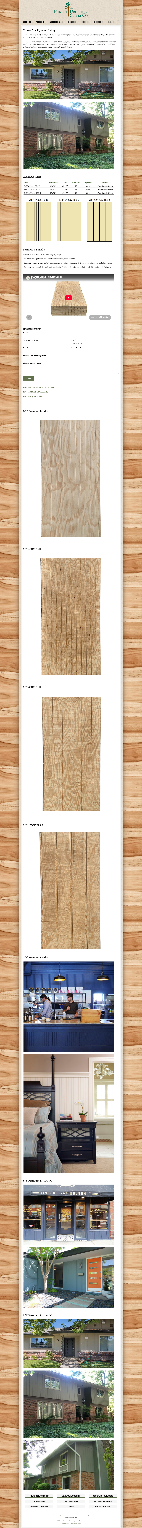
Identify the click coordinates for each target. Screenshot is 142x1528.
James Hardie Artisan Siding (102, 1501)
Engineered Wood (56, 22)
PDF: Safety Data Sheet (33, 396)
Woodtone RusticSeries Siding (103, 1496)
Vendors (84, 22)
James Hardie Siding (71, 1501)
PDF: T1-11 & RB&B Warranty (35, 392)
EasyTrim (71, 1507)
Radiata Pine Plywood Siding (71, 1496)
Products (40, 22)
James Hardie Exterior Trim (39, 1507)
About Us (27, 22)
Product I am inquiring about (34, 356)
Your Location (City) (30, 340)
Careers (111, 22)
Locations (72, 22)
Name (25, 332)
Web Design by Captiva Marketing (71, 1523)
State (73, 340)
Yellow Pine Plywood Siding (39, 1496)
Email (25, 348)
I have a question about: (32, 363)
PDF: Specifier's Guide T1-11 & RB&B (38, 387)
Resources (98, 22)
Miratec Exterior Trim (102, 1507)
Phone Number (77, 348)
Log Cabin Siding (39, 1501)
